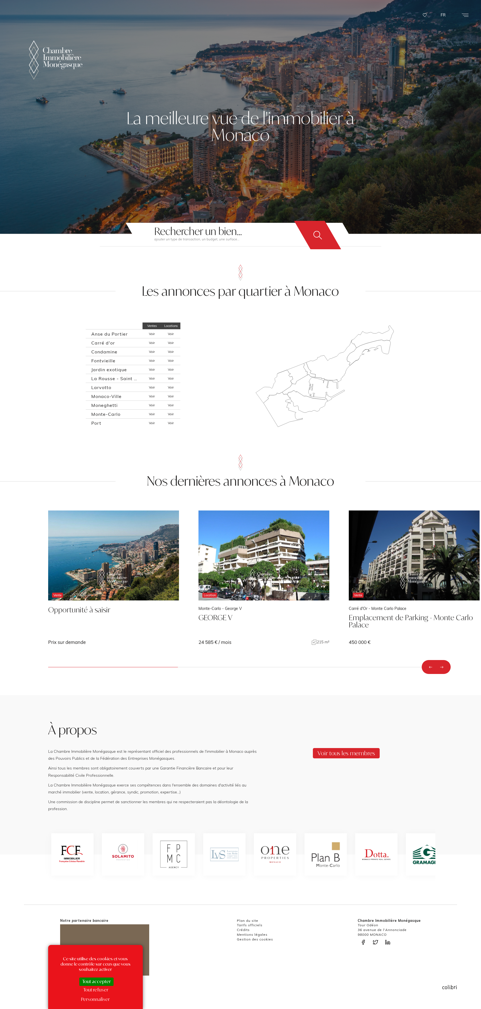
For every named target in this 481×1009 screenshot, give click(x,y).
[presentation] (430, 667)
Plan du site (247, 920)
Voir (152, 334)
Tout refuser (95, 990)
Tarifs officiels (249, 925)
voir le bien (113, 577)
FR (443, 15)
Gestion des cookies (255, 939)
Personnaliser (95, 999)
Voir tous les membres (346, 753)
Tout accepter (96, 981)
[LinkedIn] (389, 942)
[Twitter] (377, 942)
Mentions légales (252, 934)
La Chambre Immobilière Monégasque (55, 60)
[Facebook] (364, 942)
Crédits (243, 930)
